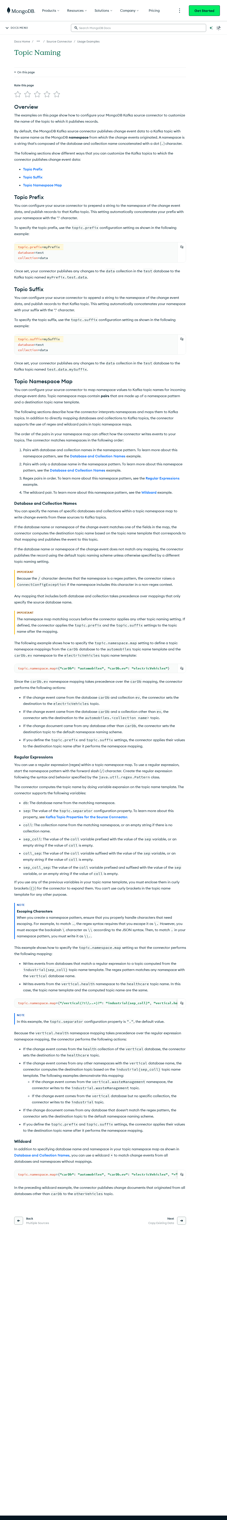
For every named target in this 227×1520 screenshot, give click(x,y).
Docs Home (22, 41)
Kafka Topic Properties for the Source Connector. (87, 817)
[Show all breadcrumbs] (38, 41)
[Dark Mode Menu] (218, 28)
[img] (17, 94)
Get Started (204, 10)
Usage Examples (88, 41)
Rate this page (24, 85)
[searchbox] (138, 28)
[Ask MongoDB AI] (211, 28)
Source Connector (59, 41)
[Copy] (182, 247)
